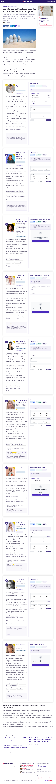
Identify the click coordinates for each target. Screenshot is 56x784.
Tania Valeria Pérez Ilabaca (20, 523)
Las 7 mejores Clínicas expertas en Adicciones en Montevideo (15, 747)
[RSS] (51, 778)
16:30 (34, 171)
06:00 (34, 117)
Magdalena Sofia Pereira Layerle (21, 401)
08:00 (47, 117)
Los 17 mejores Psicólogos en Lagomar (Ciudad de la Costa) (40, 739)
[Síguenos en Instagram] (44, 778)
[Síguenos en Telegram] (49, 778)
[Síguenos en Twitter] (40, 778)
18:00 (40, 415)
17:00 (40, 366)
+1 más (34, 103)
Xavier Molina (7, 22)
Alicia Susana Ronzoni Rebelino (20, 154)
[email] (16, 26)
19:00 (47, 415)
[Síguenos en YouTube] (46, 778)
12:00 (47, 420)
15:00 (40, 109)
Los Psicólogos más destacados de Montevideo (13, 745)
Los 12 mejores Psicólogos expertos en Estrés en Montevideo (41, 737)
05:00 (47, 115)
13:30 (34, 169)
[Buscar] (44, 1)
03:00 (34, 115)
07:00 (40, 117)
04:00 (40, 115)
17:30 (40, 171)
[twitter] (11, 26)
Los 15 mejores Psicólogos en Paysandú (37, 743)
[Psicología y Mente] (27, 1)
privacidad (32, 780)
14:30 (40, 169)
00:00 (34, 420)
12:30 (40, 176)
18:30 (47, 171)
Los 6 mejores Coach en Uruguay (10, 744)
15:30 (47, 169)
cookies (35, 780)
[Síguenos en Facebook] (38, 778)
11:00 (40, 420)
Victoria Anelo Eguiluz (20, 85)
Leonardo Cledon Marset (21, 277)
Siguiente (48, 120)
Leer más (8, 142)
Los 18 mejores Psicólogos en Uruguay (36, 744)
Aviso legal (28, 780)
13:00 (34, 422)
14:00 (34, 109)
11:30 (34, 176)
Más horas (48, 112)
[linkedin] (13, 26)
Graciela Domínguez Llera (21, 220)
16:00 (34, 366)
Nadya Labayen (21, 341)
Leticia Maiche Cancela (20, 581)
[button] (34, 293)
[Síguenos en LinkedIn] (42, 778)
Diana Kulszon (20, 645)
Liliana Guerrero (21, 468)
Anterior (33, 120)
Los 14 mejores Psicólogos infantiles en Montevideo (39, 741)
